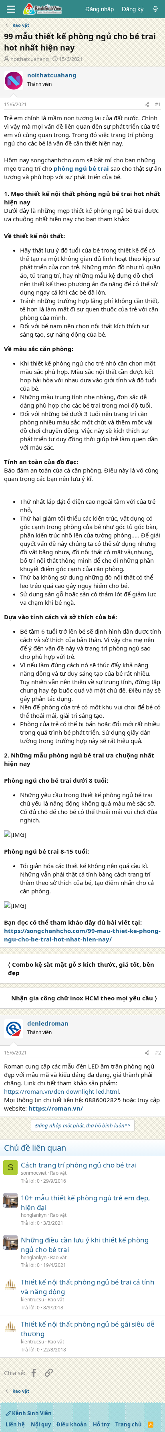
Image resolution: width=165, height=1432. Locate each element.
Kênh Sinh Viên (31, 1413)
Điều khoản (71, 1424)
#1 (158, 104)
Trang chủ (128, 1424)
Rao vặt (58, 1172)
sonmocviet (33, 1172)
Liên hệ (15, 1424)
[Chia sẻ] (147, 104)
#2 (158, 1052)
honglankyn (33, 1215)
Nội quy (41, 1424)
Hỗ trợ (101, 1424)
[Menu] (11, 9)
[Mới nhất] (155, 9)
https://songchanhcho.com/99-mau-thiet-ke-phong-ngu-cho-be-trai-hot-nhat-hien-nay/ (82, 935)
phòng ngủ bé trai (81, 168)
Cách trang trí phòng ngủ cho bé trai (79, 1164)
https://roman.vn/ (55, 1108)
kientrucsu (32, 1299)
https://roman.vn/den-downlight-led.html (61, 1091)
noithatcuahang (29, 59)
